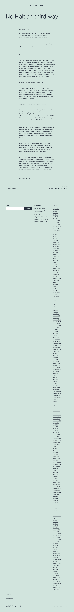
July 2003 (55, 472)
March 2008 (56, 361)
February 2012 (56, 268)
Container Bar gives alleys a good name (41, 213)
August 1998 (56, 589)
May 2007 (55, 381)
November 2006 (57, 393)
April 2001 (55, 525)
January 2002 (56, 508)
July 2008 (55, 353)
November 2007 (57, 369)
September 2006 (57, 397)
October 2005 (56, 419)
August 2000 (56, 541)
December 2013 (56, 224)
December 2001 (56, 510)
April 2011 (55, 288)
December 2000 (57, 533)
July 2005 (55, 424)
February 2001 (56, 529)
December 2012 (56, 248)
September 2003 (57, 468)
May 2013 (55, 238)
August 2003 (56, 470)
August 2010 (56, 304)
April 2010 (55, 312)
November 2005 (57, 417)
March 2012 (56, 266)
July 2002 (55, 496)
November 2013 (57, 226)
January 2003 (56, 484)
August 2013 (56, 232)
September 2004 (57, 444)
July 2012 (55, 258)
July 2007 (55, 377)
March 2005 (56, 432)
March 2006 (56, 409)
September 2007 (57, 373)
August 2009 (56, 327)
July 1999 (55, 567)
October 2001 (56, 514)
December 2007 (57, 367)
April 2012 (55, 264)
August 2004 (56, 446)
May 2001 (55, 524)
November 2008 (57, 345)
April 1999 (55, 573)
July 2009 (55, 329)
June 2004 (55, 450)
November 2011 (56, 274)
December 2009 (57, 319)
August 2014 (56, 209)
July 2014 (55, 211)
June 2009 (55, 331)
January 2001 (56, 531)
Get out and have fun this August (40, 216)
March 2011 (55, 290)
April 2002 (55, 502)
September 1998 (57, 587)
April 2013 (55, 240)
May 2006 (55, 405)
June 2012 (55, 260)
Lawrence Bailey (25, 29)
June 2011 (55, 284)
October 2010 (56, 300)
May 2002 (55, 500)
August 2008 (56, 351)
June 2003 (55, 474)
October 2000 (56, 537)
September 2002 (57, 492)
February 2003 (56, 482)
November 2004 (57, 440)
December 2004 (57, 438)
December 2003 (57, 462)
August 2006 (56, 399)
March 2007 (56, 385)
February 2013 (56, 244)
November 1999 (57, 559)
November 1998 (57, 583)
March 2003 (56, 480)
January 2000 (56, 555)
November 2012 (57, 250)
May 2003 (55, 476)
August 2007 (56, 375)
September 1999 (57, 563)
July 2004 (55, 448)
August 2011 (56, 280)
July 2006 (55, 401)
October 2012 (56, 252)
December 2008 (57, 343)
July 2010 (55, 306)
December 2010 (56, 296)
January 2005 (56, 436)
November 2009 (57, 321)
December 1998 (56, 581)
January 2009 (56, 341)
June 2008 (55, 355)
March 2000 (56, 551)
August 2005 (56, 423)
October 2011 (56, 276)
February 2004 (56, 458)
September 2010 (57, 302)
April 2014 (55, 216)
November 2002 (57, 488)
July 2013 (55, 234)
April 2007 (55, 383)
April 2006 (55, 407)
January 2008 (56, 365)
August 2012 (56, 256)
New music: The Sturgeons (41, 219)
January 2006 (56, 413)
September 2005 (57, 420)
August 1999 (56, 565)
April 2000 (55, 549)
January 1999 (56, 579)
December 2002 (57, 486)
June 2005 (55, 426)
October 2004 (56, 442)
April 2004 (55, 454)
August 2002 (56, 494)
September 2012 (57, 254)
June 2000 (55, 545)
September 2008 (57, 349)
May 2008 (55, 357)
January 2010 (56, 318)
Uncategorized (9, 598)
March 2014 (56, 218)
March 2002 (56, 504)
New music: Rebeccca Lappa (41, 221)
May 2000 (55, 547)
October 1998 (56, 585)
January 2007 (56, 389)
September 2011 (57, 278)
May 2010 (55, 310)
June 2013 (55, 236)
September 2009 (57, 325)
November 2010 (57, 298)
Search (7, 205)
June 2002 (55, 498)
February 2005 (56, 434)
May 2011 (55, 286)
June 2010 (55, 308)
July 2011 (55, 282)
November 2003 (57, 464)
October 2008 (56, 347)
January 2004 (56, 460)
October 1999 (56, 561)
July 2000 (55, 543)
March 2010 (56, 314)
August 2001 (56, 518)
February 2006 (56, 411)
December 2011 (56, 272)
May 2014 (55, 214)
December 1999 (56, 557)
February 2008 (56, 363)
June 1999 (55, 569)
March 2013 (56, 242)
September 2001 (57, 516)
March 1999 (56, 575)
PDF (51, 606)
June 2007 (55, 379)
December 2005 (57, 415)
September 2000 (57, 539)
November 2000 (57, 535)
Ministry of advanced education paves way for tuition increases (40, 210)
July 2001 (55, 520)
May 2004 (55, 452)
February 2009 (56, 339)
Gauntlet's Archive (37, 5)
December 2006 (57, 391)
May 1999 (55, 571)
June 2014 (55, 213)
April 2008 (55, 359)
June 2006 (55, 403)
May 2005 (55, 428)
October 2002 (56, 490)
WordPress (65, 606)
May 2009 (55, 333)
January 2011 (56, 294)
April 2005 (55, 430)
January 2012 (56, 270)
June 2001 (55, 522)
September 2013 (57, 230)
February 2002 (56, 506)
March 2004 (56, 456)
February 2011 (56, 292)
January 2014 (56, 222)
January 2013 (56, 246)
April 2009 (55, 335)
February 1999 (56, 577)
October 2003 (56, 466)
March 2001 (56, 528)
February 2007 (56, 387)
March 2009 (56, 337)
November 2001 (57, 512)
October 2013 (56, 228)
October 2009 (56, 323)
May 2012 (55, 262)
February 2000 (56, 553)
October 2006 (56, 395)
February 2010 (56, 315)
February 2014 (56, 220)
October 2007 (56, 371)
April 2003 (55, 478)
